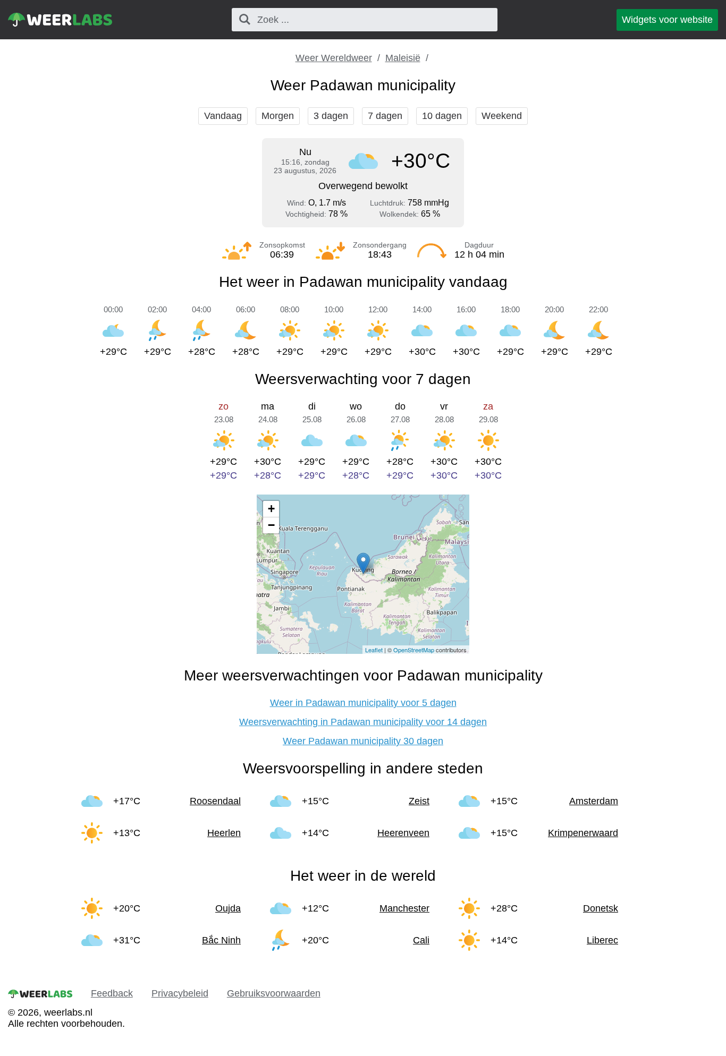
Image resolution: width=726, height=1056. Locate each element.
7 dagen (385, 115)
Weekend (502, 115)
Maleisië (402, 58)
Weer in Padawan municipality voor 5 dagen (363, 702)
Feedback (112, 993)
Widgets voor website (667, 19)
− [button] (271, 525)
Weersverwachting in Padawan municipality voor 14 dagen (363, 722)
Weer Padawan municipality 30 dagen (363, 741)
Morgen (277, 115)
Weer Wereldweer (334, 58)
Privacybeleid (179, 993)
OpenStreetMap (413, 649)
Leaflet (374, 649)
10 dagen (442, 115)
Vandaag (223, 115)
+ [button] (271, 508)
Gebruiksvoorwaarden (273, 993)
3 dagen (331, 115)
